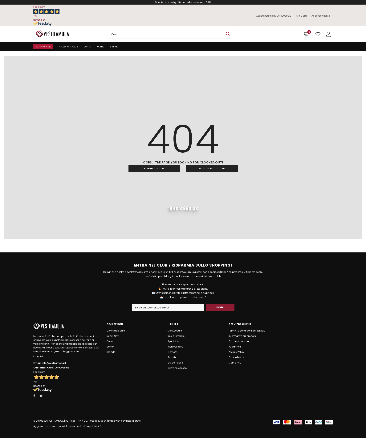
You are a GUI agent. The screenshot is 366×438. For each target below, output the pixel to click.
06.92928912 (284, 15)
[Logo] (67, 33)
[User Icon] (328, 34)
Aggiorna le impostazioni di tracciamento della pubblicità (67, 426)
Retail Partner (133, 420)
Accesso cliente (320, 15)
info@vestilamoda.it (54, 363)
